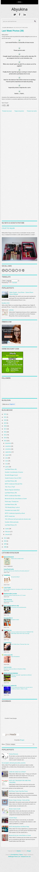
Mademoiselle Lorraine (10, 593)
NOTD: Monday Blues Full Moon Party (19, 826)
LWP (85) (11, 310)
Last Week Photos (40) (11, 481)
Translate (14, 282)
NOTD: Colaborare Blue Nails (13, 495)
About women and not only (11, 605)
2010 (5, 541)
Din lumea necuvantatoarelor (18, 607)
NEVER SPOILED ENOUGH (11, 673)
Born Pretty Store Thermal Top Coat (20, 644)
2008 (5, 547)
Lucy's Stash (7, 587)
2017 (5, 429)
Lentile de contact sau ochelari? (17, 772)
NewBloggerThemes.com (14, 856)
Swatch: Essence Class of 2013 (13, 478)
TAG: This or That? (10, 487)
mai (6, 464)
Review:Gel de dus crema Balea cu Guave (16, 498)
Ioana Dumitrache (9, 569)
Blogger (22, 740)
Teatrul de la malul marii (17, 558)
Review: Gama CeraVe (14, 809)
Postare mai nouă (7, 111)
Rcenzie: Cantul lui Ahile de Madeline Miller (15, 669)
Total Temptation (15, 656)
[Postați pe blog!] (4, 105)
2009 (5, 544)
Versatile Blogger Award (11, 475)
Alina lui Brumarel (9, 557)
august (7, 455)
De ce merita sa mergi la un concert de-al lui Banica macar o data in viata (21, 687)
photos (18, 27)
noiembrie (8, 446)
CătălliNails (7, 575)
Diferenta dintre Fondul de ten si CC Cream (15, 595)
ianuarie (7, 534)
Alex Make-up (7, 630)
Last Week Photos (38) (13, 30)
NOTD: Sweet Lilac (10, 516)
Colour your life (8, 655)
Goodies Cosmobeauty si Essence (14, 472)
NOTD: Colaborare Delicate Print (13, 484)
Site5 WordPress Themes (17, 854)
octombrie (8, 449)
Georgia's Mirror (8, 618)
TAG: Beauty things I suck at (12, 507)
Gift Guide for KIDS (8, 601)
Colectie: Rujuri (8, 228)
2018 (5, 426)
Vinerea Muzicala (13, 754)
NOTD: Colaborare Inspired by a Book (15, 513)
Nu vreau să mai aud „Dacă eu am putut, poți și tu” (16, 571)
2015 (5, 435)
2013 (5, 440)
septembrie (8, 452)
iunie (6, 461)
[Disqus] (19, 138)
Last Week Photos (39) (11, 493)
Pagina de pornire (19, 111)
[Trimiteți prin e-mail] (3, 105)
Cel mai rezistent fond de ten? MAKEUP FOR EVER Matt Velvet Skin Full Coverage (22, 632)
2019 (5, 423)
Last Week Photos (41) (11, 469)
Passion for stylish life (10, 685)
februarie (7, 531)
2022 (5, 414)
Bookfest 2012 (6, 303)
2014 (5, 438)
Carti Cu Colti (7, 667)
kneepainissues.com (26, 856)
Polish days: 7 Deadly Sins (12, 501)
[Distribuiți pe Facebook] (8, 105)
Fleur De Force (8, 599)
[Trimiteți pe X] (6, 105)
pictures (22, 27)
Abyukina (19, 9)
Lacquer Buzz (7, 642)
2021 (5, 417)
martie (7, 528)
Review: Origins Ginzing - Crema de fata (19, 800)
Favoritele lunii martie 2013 (12, 510)
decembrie (8, 443)
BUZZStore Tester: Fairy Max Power (18, 791)
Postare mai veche (32, 111)
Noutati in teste (15, 619)
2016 (5, 432)
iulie (6, 458)
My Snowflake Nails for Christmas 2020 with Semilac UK (18, 589)
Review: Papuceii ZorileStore (12, 490)
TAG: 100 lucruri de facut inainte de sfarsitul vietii (18, 519)
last (14, 27)
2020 (5, 420)
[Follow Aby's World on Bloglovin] (8, 405)
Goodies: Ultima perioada (11, 522)
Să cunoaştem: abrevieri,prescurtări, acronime (13, 763)
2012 (5, 538)
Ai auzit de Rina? (15, 577)
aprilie (7, 467)
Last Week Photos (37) (11, 525)
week (26, 27)
